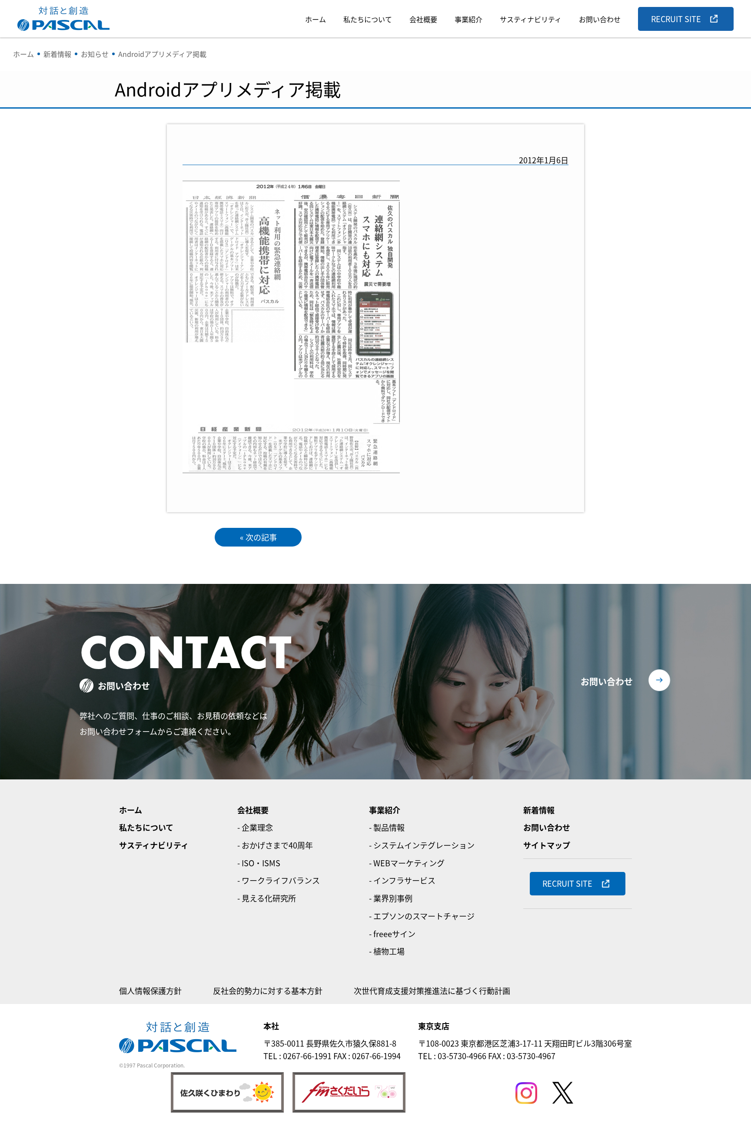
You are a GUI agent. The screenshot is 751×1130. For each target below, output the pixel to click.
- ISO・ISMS (258, 862)
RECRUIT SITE (676, 18)
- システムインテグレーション (422, 845)
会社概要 (423, 19)
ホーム (315, 19)
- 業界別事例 (390, 898)
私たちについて (367, 19)
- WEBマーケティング (407, 862)
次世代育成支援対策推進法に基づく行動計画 (432, 990)
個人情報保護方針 (150, 990)
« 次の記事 (258, 537)
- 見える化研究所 (266, 898)
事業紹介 (468, 19)
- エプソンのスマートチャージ (422, 915)
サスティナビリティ (531, 19)
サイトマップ (546, 845)
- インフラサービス (402, 880)
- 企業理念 (255, 827)
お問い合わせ (600, 19)
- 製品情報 (387, 827)
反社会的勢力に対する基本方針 (267, 990)
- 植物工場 (387, 951)
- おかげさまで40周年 (275, 845)
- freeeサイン (392, 933)
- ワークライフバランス (278, 880)
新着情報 (539, 809)
